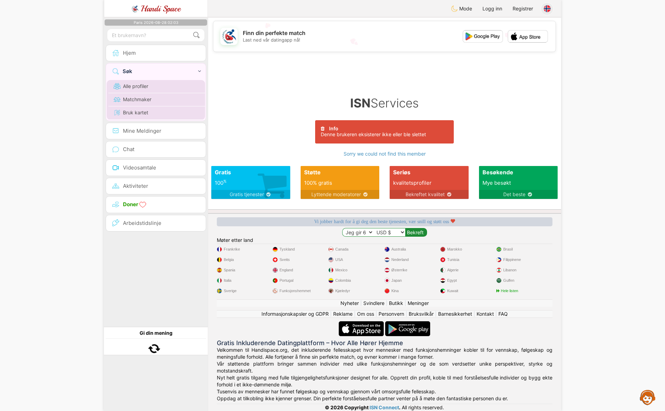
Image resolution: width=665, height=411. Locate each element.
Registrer (523, 8)
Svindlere (373, 303)
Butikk (396, 303)
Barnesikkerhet (455, 314)
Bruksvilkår (421, 314)
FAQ (503, 314)
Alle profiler (135, 86)
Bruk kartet (135, 112)
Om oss (365, 314)
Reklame (343, 314)
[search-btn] (196, 35)
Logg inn (492, 8)
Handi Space (159, 8)
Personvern (391, 314)
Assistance (648, 397)
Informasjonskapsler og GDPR (295, 314)
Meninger (418, 303)
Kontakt (485, 314)
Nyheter (349, 303)
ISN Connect (384, 407)
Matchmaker (137, 99)
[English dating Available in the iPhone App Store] (362, 324)
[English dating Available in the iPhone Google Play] (407, 324)
